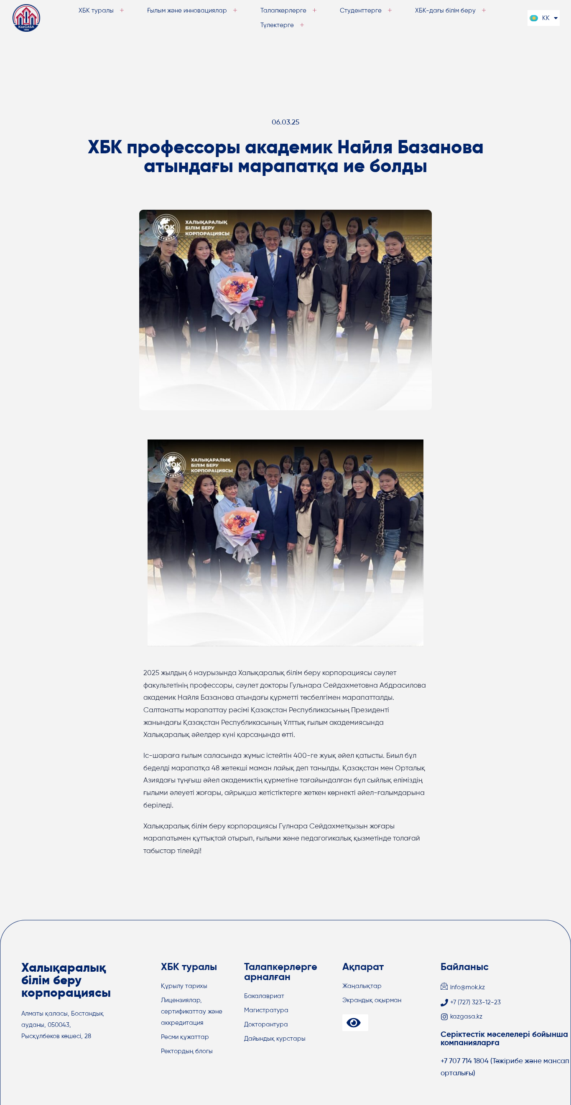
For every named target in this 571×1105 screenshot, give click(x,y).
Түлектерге (277, 25)
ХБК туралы (96, 11)
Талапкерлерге (283, 11)
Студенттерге (361, 11)
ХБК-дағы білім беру (445, 11)
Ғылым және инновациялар (187, 11)
